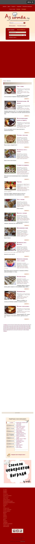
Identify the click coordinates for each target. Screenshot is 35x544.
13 (23, 324)
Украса (4, 513)
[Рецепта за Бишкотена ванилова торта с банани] (10, 262)
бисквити (23, 156)
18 (3, 326)
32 (27, 326)
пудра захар (15, 252)
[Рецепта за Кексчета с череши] (10, 217)
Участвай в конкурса (21, 25)
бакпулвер (28, 109)
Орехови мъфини (21, 276)
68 (7, 329)
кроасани (26, 142)
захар (18, 92)
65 (29, 328)
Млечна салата (18, 442)
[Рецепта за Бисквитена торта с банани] (10, 153)
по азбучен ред (11, 425)
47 (26, 327)
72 (14, 329)
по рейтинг (11, 422)
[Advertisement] (17, 60)
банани (22, 108)
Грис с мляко (20, 86)
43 (19, 327)
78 (24, 329)
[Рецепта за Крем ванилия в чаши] (10, 231)
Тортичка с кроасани (22, 135)
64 (27, 328)
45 (22, 327)
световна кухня (11, 443)
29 (22, 326)
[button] (30, 2)
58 (17, 328)
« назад (5, 324)
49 (29, 327)
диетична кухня (11, 440)
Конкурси (5, 491)
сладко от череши (20, 206)
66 (3, 329)
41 (15, 327)
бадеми (21, 187)
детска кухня (11, 446)
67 (5, 329)
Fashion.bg (22, 541)
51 (5, 328)
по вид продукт (11, 431)
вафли (18, 220)
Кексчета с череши (22, 213)
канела (5, 191)
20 (7, 326)
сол (17, 126)
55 (12, 328)
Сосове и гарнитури (7, 509)
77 (22, 329)
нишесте (18, 173)
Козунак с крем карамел (23, 306)
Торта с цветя (18, 446)
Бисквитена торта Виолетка (21, 243)
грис (27, 91)
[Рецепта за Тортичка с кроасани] (10, 139)
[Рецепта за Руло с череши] (10, 203)
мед (20, 267)
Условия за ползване (7, 495)
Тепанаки (17, 443)
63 (26, 328)
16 (28, 324)
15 (26, 324)
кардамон (9, 191)
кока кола (21, 127)
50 (3, 328)
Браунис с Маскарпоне (20, 434)
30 (24, 326)
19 (5, 326)
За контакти (5, 494)
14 (24, 324)
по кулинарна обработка (11, 435)
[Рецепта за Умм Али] (10, 185)
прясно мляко (23, 91)
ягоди (23, 252)
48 (27, 327)
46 (24, 327)
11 (19, 324)
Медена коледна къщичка (20, 426)
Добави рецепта (12, 25)
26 (17, 326)
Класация (24, 9)
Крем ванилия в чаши (22, 228)
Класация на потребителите (9, 502)
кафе (26, 171)
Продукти (13, 6)
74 (17, 329)
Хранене (4, 6)
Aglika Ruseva (26, 184)
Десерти (5, 512)
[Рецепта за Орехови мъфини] (10, 280)
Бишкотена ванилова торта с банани (22, 260)
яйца (28, 108)
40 (14, 327)
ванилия (18, 298)
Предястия (5, 503)
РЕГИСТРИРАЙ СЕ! (21, 29)
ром (17, 142)
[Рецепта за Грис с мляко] (10, 90)
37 (9, 327)
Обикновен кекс (21, 291)
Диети (9, 6)
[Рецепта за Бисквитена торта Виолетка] (10, 246)
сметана (23, 189)
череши (24, 187)
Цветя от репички (19, 444)
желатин (23, 251)
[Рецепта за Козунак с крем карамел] (10, 310)
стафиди (18, 188)
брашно (21, 109)
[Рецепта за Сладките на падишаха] (10, 169)
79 (26, 329)
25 (15, 326)
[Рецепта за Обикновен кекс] (10, 295)
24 (14, 326)
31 (26, 326)
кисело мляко (10, 252)
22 (10, 326)
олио (25, 108)
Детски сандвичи (19, 447)
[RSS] (21, 531)
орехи (18, 143)
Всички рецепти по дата (8, 501)
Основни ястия (6, 508)
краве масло (26, 143)
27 (19, 326)
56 (14, 328)
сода (25, 127)
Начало (4, 80)
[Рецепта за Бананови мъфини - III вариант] (10, 105)
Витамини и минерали (27, 6)
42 (17, 327)
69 (9, 329)
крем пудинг (25, 266)
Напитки (5, 515)
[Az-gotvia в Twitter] (17, 531)
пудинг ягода (23, 157)
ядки (20, 189)
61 (22, 328)
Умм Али (19, 182)
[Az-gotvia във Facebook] (14, 531)
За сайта (5, 489)
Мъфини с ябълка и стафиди (21, 438)
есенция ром (22, 171)
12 (21, 324)
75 (19, 329)
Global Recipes (6, 526)
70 (10, 329)
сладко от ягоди (24, 235)
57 (15, 328)
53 (9, 328)
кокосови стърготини (25, 173)
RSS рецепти (6, 496)
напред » (5, 331)
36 (7, 327)
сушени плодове (24, 188)
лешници (26, 267)
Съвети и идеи (12, 9)
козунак (22, 311)
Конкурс (18, 9)
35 (5, 327)
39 (12, 327)
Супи (4, 506)
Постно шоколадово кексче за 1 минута (22, 119)
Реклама (5, 492)
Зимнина (5, 516)
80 (27, 329)
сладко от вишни (23, 92)
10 (18, 324)
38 (10, 327)
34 (3, 327)
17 (30, 324)
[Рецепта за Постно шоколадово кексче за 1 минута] (10, 122)
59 (19, 328)
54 (10, 328)
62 (24, 328)
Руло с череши (20, 199)
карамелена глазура (25, 205)
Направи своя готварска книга (18, 454)
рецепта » (27, 98)
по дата (12, 428)
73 (15, 329)
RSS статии (5, 498)
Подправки (19, 6)
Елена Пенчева (27, 88)
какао (24, 109)
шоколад (21, 143)
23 (12, 326)
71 (12, 329)
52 (7, 328)
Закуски (4, 505)
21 (9, 326)
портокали (22, 141)
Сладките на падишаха (23, 165)
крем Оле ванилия (24, 234)
